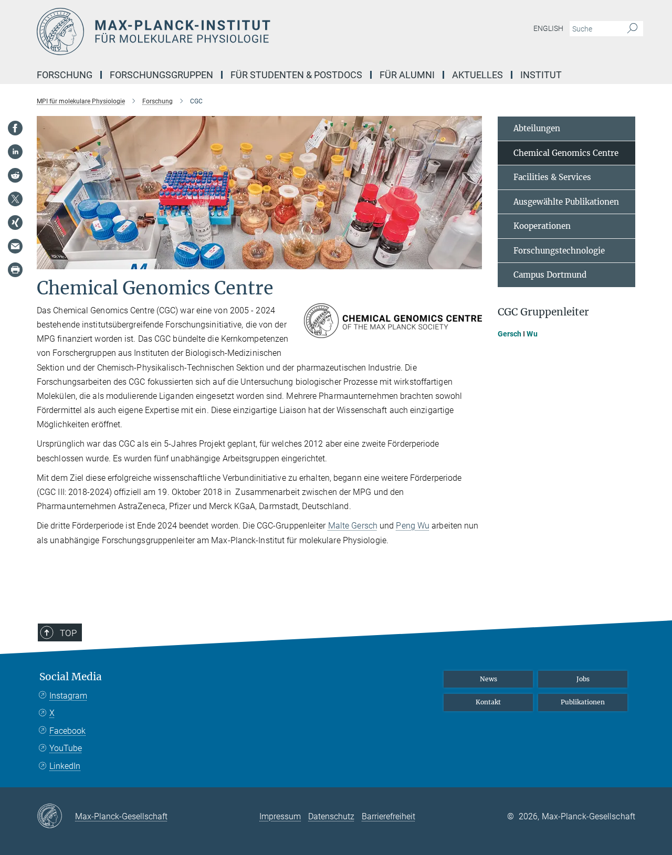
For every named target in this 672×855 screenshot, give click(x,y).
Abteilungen (536, 128)
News (488, 679)
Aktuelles (477, 75)
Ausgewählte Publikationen (566, 202)
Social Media (70, 677)
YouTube (65, 748)
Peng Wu (412, 526)
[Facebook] (15, 128)
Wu (532, 334)
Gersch (510, 334)
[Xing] (15, 222)
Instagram (68, 696)
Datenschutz (331, 816)
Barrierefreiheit (388, 816)
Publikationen (583, 702)
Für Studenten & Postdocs (296, 75)
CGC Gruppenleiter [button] (543, 312)
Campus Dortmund (549, 275)
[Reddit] (15, 175)
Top (68, 633)
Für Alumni (407, 75)
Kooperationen (542, 226)
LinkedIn (64, 766)
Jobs (583, 679)
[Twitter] (15, 199)
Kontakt (488, 702)
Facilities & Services (552, 177)
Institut (541, 75)
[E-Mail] (15, 246)
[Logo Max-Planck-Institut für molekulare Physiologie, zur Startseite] (233, 31)
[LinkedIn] (15, 152)
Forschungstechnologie (559, 251)
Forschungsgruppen (161, 75)
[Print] (15, 270)
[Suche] (632, 29)
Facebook (67, 731)
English (548, 28)
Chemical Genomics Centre (565, 153)
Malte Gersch (352, 526)
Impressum (280, 816)
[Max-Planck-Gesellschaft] (56, 816)
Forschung (64, 75)
